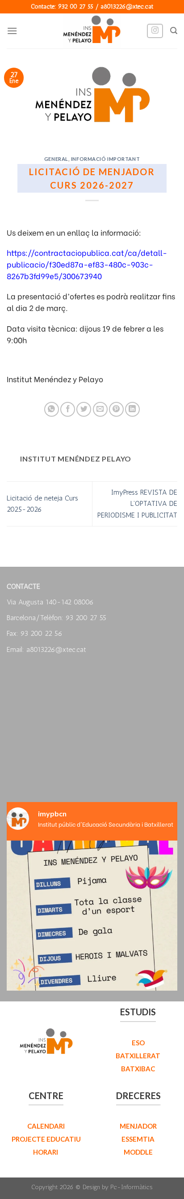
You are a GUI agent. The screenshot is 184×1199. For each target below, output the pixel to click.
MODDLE (138, 1152)
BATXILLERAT (138, 1056)
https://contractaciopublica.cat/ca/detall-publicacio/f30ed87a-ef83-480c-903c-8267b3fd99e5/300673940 (87, 263)
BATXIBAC (138, 1069)
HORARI (46, 1152)
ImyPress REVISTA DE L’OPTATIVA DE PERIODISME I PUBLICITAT (137, 503)
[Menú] (12, 31)
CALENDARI (46, 1126)
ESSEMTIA (138, 1139)
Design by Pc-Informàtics (118, 1187)
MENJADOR (138, 1126)
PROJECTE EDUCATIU (46, 1139)
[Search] (173, 30)
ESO (138, 1043)
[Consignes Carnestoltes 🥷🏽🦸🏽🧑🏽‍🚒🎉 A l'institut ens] (92, 926)
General (56, 159)
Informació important (105, 159)
